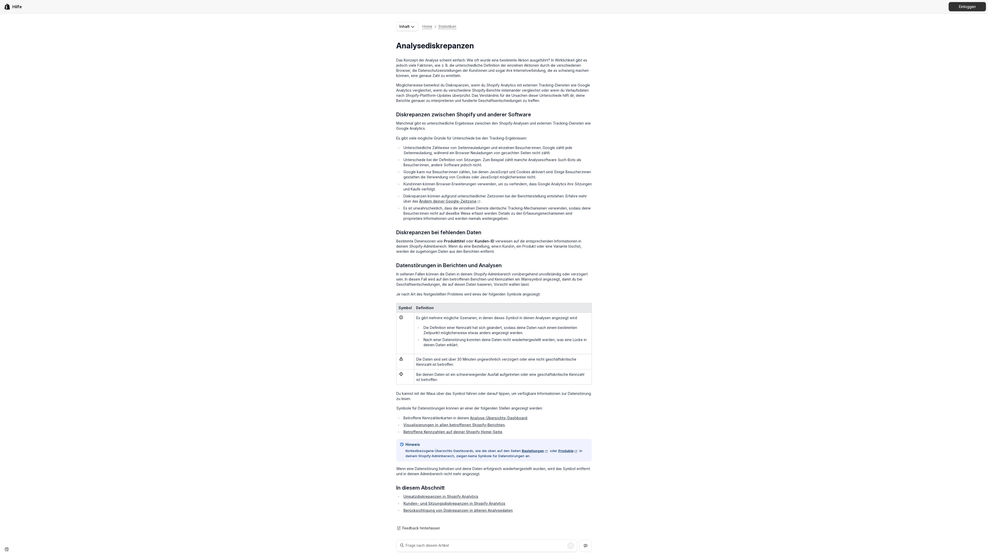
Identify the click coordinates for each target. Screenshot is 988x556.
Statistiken (447, 26)
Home (427, 26)
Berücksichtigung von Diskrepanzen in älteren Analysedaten (458, 510)
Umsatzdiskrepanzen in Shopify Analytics (440, 496)
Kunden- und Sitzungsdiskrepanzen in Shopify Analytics (454, 503)
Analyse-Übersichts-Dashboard (498, 418)
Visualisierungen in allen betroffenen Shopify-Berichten (454, 425)
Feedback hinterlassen (421, 528)
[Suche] (570, 545)
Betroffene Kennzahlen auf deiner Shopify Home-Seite (452, 432)
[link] (13, 7)
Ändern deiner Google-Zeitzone (448, 201)
